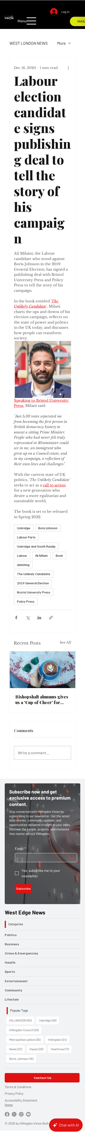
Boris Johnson (47, 528)
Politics (11, 935)
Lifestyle (12, 999)
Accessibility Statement (21, 1100)
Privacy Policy (14, 1093)
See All (65, 642)
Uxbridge (23, 528)
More (61, 43)
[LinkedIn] (59, 18)
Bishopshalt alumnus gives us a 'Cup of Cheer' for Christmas (41, 699)
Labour (22, 555)
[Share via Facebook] (16, 617)
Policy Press (25, 601)
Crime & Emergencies (21, 953)
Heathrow (61, 1049)
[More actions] (68, 68)
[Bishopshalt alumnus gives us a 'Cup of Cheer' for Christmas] (42, 669)
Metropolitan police (26, 1040)
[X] (52, 18)
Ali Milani (41, 555)
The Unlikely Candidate (33, 574)
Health (10, 962)
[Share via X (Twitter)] (28, 617)
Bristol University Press (33, 592)
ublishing (23, 565)
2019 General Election (33, 583)
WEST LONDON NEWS (28, 43)
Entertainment (16, 981)
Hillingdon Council (25, 1030)
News (17, 1049)
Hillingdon (58, 1040)
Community (13, 990)
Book (59, 555)
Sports (10, 972)
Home (9, 1105)
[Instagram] (39, 18)
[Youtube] (28, 1114)
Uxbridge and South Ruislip (36, 546)
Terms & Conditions (18, 1087)
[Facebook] (46, 18)
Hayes (38, 1049)
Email (20, 848)
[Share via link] (51, 617)
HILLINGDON (21, 1020)
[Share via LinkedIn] (39, 617)
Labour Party (26, 537)
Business (12, 944)
